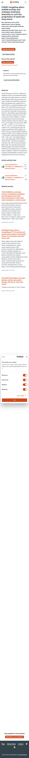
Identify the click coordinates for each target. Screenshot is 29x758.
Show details (20, 395)
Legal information (23, 754)
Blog (3, 744)
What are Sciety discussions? (10, 65)
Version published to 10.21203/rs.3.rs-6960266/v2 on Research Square (14, 166)
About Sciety (11, 744)
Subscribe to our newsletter (14, 737)
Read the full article (8, 49)
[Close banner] (26, 356)
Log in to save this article (11, 80)
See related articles (8, 54)
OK (14, 400)
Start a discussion (7, 62)
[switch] (25, 380)
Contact (20, 744)
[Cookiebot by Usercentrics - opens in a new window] (17, 357)
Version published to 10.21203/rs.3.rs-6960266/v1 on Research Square (14, 177)
